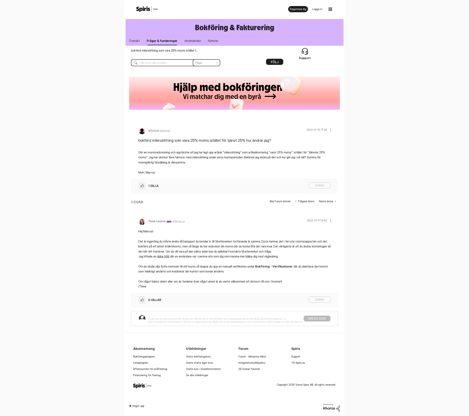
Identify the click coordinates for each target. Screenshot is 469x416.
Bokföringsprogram (144, 356)
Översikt (134, 41)
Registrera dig (298, 9)
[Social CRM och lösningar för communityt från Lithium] (331, 407)
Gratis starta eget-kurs (199, 362)
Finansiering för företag (147, 375)
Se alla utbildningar (197, 375)
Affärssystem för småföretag (150, 368)
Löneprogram (140, 362)
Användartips (192, 41)
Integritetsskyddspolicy (252, 362)
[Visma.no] (147, 9)
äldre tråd (163, 256)
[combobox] (173, 62)
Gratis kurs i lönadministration (203, 368)
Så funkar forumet (249, 368)
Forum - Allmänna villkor (252, 356)
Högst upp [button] (138, 405)
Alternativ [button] (275, 63)
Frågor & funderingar (162, 41)
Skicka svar (317, 318)
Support (295, 356)
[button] (331, 130)
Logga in (317, 9)
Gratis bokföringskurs (198, 356)
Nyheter (213, 41)
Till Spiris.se (298, 362)
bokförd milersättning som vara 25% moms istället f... (164, 50)
